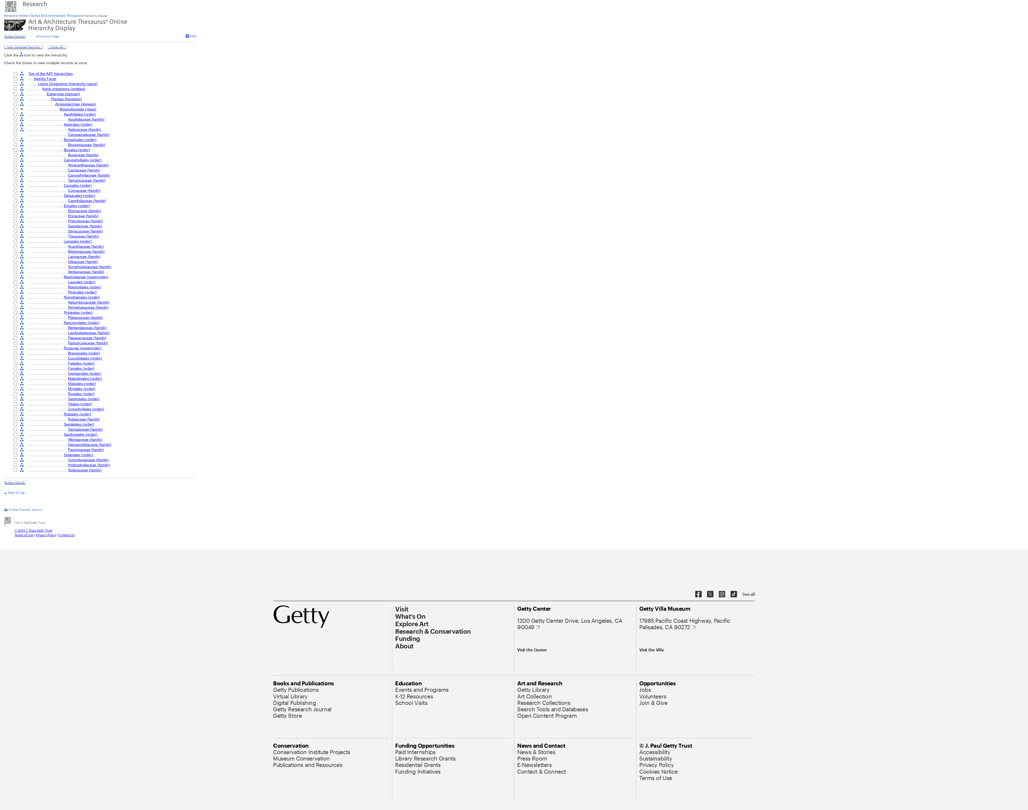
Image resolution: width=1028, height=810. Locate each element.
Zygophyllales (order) (86, 409)
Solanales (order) (78, 455)
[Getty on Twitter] (710, 594)
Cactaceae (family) (84, 170)
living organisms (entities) (63, 89)
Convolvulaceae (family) (88, 460)
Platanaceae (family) (85, 317)
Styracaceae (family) (85, 231)
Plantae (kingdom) (66, 99)
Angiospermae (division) (75, 104)
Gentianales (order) (84, 373)
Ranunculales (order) (82, 322)
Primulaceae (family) (85, 221)
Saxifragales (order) (80, 434)
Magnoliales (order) (84, 287)
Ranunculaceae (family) (88, 343)
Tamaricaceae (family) (86, 180)
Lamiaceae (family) (84, 256)
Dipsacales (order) (79, 195)
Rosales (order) (81, 394)
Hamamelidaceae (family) (89, 444)
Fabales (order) (81, 363)
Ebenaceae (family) (84, 211)
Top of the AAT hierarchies (50, 73)
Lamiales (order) (78, 241)
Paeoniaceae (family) (86, 450)
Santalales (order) (79, 424)
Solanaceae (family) (85, 470)
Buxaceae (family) (83, 155)
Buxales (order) (77, 150)
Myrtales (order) (81, 389)
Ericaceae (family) (83, 216)
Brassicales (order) (84, 353)
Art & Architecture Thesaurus (61, 16)
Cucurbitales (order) (85, 358)
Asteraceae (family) (84, 129)
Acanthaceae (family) (86, 246)
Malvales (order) (82, 383)
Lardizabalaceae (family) (89, 333)
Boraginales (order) (80, 139)
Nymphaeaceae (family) (88, 307)
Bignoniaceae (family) (86, 251)
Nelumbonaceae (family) (88, 302)
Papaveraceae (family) (87, 338)
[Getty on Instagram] (722, 594)
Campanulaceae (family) (88, 134)
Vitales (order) (80, 404)
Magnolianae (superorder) (86, 277)
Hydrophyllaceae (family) (89, 465)
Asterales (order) (78, 124)
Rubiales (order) (77, 414)
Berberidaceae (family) (87, 328)
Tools (34, 16)
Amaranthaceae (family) (88, 165)
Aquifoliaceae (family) (86, 119)
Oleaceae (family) (83, 261)
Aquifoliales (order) (80, 114)
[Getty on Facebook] (698, 594)
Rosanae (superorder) (82, 348)
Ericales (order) (77, 206)
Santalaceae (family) (85, 429)
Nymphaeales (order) (82, 297)
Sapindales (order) (84, 399)
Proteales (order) (78, 312)
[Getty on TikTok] (734, 594)
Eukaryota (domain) (63, 94)
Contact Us (67, 535)
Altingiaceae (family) (85, 439)
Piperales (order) (82, 292)
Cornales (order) (78, 185)
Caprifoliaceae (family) (87, 200)
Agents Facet (45, 79)
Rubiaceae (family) (84, 419)
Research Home (16, 16)
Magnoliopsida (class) (77, 109)
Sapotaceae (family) (85, 226)
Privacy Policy (46, 535)
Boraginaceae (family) (86, 145)
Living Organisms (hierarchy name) (68, 84)
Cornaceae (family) (84, 190)
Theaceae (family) (83, 236)
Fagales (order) (81, 368)
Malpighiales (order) (85, 378)
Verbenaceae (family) (86, 272)
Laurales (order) (82, 282)
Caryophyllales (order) (82, 160)
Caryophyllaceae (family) (89, 175)
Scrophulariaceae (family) (89, 267)
